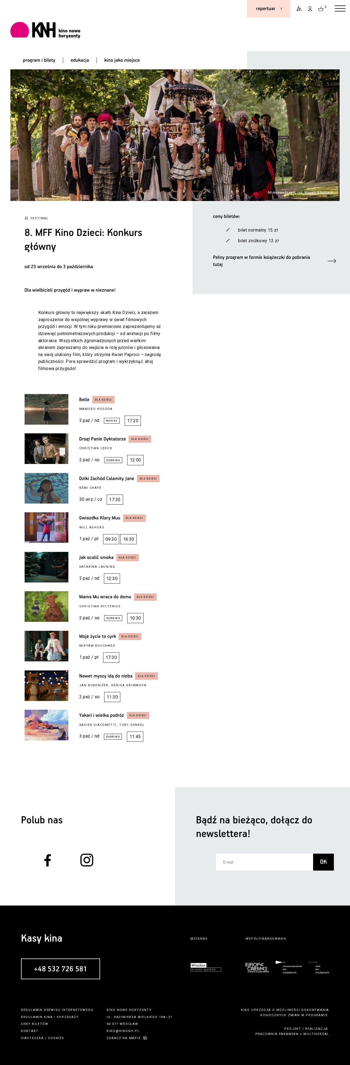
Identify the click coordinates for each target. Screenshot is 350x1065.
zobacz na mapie (124, 1038)
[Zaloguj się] (310, 8)
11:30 (112, 697)
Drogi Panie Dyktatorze (102, 439)
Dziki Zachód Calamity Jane (106, 478)
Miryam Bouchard (97, 645)
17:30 (114, 499)
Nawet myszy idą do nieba (106, 676)
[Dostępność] (297, 8)
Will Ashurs (91, 527)
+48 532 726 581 (60, 969)
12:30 (112, 578)
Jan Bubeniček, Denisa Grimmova (113, 685)
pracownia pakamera (277, 1034)
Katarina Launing (97, 567)
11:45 (135, 736)
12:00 (135, 460)
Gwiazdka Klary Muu (100, 518)
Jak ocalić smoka (96, 557)
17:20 (132, 420)
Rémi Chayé (90, 488)
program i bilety (39, 60)
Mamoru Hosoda (96, 409)
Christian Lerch (95, 448)
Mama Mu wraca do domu (105, 597)
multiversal (316, 1034)
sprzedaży (67, 1017)
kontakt (30, 1031)
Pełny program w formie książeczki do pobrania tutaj (261, 261)
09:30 (111, 539)
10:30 (135, 618)
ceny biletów (34, 1024)
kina (48, 1017)
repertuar (265, 8)
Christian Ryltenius (100, 606)
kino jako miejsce (122, 60)
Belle (84, 400)
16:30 (128, 539)
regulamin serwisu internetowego (57, 1010)
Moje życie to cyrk (97, 636)
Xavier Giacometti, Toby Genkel (112, 725)
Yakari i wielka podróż (101, 715)
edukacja (80, 60)
